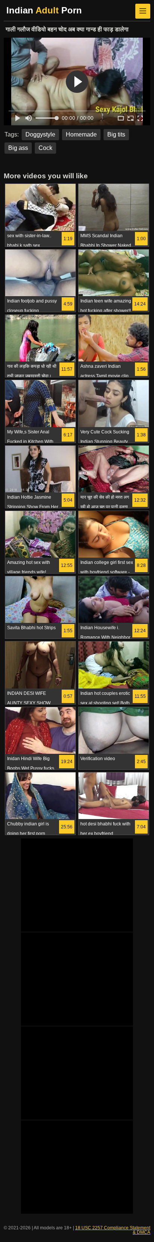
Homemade (81, 134)
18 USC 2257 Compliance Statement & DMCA (112, 1230)
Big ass (18, 148)
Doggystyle (40, 134)
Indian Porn (44, 10)
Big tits (116, 134)
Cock (45, 148)
